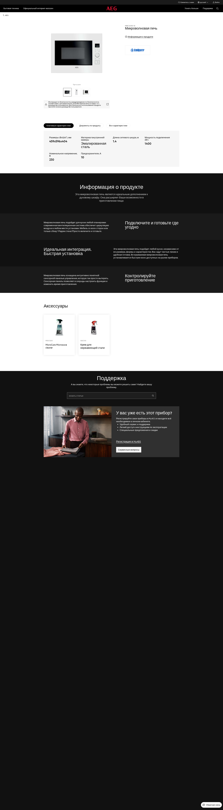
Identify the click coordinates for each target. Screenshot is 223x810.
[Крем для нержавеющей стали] (94, 335)
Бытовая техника (11, 8)
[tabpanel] (111, 149)
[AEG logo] (111, 8)
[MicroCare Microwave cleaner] (59, 335)
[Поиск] (217, 8)
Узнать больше (191, 8)
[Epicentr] (137, 50)
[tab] (59, 125)
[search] (153, 395)
